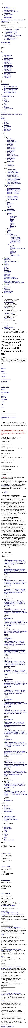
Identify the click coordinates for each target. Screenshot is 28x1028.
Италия (12, 219)
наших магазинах (5, 485)
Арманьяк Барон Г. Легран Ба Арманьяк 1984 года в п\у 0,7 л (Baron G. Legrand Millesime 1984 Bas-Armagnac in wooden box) (15, 651)
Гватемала (12, 245)
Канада (12, 220)
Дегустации (7, 13)
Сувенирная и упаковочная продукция (14, 282)
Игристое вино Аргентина (11, 88)
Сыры (5, 122)
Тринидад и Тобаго (15, 255)
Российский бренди (15, 241)
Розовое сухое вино (12, 180)
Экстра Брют (10, 209)
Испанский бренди (15, 238)
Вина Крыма (7, 827)
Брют (8, 202)
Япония (12, 227)
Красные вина (10, 165)
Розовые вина (10, 166)
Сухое (8, 207)
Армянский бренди (15, 235)
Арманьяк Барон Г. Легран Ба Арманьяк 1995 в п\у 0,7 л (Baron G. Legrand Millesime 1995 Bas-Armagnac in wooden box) (15, 631)
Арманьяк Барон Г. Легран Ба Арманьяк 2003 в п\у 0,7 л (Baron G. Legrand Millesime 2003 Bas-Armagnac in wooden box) (15, 692)
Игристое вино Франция (10, 89)
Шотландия (13, 226)
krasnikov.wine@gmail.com (8, 905)
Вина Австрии (8, 70)
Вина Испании (8, 55)
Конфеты (6, 125)
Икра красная (7, 129)
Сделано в (3, 911)
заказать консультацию (6, 925)
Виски (5, 104)
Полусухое (10, 204)
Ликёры (6, 834)
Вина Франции (8, 74)
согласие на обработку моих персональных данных (11, 928)
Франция (12, 224)
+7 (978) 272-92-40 (8, 313)
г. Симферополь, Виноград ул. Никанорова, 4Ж (11, 38)
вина (2, 52)
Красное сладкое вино (13, 176)
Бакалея (3, 118)
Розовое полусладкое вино (14, 183)
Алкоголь (6, 280)
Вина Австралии (8, 66)
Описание (6, 491)
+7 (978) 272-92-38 (8, 302)
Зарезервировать (8, 577)
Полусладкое (10, 203)
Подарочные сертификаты (11, 278)
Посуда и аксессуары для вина (12, 281)
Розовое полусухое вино (13, 182)
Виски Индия (13, 216)
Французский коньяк (15, 242)
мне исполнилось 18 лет (7, 1026)
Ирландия (12, 217)
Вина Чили (7, 59)
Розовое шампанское (12, 199)
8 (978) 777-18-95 (8, 318)
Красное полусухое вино (13, 179)
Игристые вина (9, 185)
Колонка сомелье (8, 14)
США (11, 221)
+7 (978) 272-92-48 (5, 42)
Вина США (7, 60)
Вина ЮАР (7, 62)
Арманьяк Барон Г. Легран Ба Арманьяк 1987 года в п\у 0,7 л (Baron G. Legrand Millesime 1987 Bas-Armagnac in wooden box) (15, 570)
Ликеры (7, 258)
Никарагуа (13, 251)
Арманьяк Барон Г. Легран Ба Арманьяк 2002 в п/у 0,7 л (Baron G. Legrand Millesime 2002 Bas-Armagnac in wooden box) (15, 712)
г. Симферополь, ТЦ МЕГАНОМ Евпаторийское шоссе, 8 (12, 36)
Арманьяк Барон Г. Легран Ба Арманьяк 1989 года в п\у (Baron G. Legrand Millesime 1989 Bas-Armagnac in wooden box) (15, 773)
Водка (5, 100)
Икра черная (7, 127)
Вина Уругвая (7, 73)
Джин (5, 103)
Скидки (7, 284)
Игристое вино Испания (10, 86)
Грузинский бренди (15, 237)
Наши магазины (8, 17)
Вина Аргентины (8, 63)
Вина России (7, 76)
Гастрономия (7, 126)
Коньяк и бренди (8, 108)
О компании (7, 7)
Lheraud (6, 573)
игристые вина (5, 84)
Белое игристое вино (12, 196)
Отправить (3, 947)
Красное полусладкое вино (14, 178)
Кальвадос (6, 101)
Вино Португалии (8, 58)
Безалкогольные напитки (11, 261)
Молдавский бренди (15, 240)
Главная (6, 325)
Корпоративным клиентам (11, 11)
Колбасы (6, 120)
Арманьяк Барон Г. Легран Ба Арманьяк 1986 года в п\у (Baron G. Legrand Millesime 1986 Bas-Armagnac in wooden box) (15, 752)
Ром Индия (13, 252)
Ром (5, 110)
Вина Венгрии (8, 69)
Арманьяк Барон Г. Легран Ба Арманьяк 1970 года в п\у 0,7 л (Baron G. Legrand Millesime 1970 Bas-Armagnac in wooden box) (15, 732)
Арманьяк (6, 107)
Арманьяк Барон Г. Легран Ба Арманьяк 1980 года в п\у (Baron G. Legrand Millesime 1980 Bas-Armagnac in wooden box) (15, 591)
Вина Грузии (7, 56)
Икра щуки (7, 130)
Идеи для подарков (10, 277)
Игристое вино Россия (10, 92)
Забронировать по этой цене (8, 417)
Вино (6, 136)
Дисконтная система (9, 10)
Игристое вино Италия (10, 90)
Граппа (5, 106)
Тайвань (12, 223)
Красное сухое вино (12, 175)
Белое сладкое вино (12, 171)
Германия (12, 247)
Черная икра (7, 274)
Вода (6, 262)
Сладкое (9, 206)
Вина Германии (8, 65)
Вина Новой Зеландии (10, 72)
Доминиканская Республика (17, 248)
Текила (5, 99)
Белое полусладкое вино (13, 172)
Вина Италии (7, 77)
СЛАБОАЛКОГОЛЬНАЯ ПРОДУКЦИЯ (11, 114)
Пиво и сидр (7, 259)
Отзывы (6, 15)
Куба (11, 249)
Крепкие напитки (10, 210)
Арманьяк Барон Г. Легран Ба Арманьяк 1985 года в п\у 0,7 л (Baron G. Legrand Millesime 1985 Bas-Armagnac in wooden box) (15, 793)
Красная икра (7, 272)
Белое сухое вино (11, 169)
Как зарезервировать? (9, 8)
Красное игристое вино (13, 197)
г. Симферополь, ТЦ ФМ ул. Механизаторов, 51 (10, 33)
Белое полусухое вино (13, 173)
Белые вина (10, 164)
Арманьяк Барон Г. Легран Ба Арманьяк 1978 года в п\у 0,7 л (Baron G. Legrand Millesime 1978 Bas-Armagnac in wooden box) (15, 672)
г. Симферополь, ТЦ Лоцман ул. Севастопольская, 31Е (11, 30)
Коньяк (6, 831)
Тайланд (12, 254)
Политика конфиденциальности (9, 912)
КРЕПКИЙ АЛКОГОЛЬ (7, 96)
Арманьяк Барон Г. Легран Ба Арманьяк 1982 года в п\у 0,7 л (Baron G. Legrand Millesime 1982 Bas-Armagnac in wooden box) (15, 611)
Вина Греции (7, 67)
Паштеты (6, 123)
